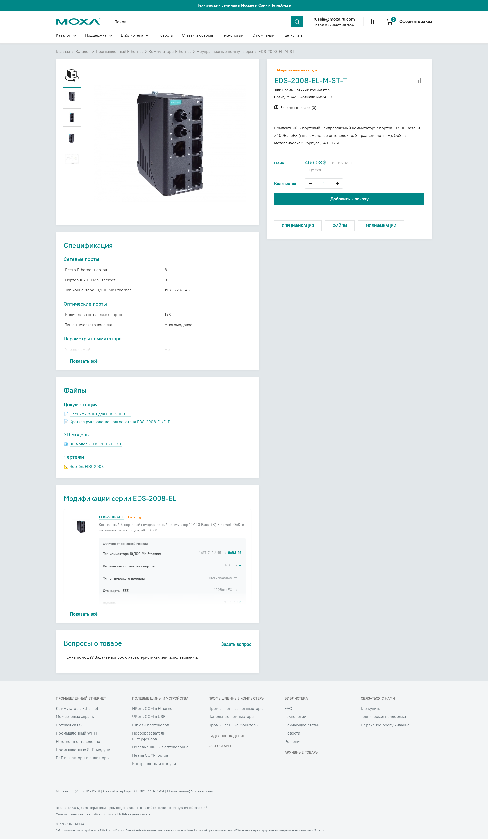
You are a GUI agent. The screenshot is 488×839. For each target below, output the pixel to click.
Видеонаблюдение (226, 735)
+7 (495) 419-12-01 (85, 791)
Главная (63, 51)
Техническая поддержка (383, 716)
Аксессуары (219, 746)
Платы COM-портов (150, 755)
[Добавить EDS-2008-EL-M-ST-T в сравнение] (420, 81)
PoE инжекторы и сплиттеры (82, 757)
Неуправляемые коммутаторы (225, 51)
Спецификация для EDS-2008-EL (100, 413)
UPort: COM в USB (149, 716)
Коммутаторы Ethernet (170, 51)
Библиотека (132, 35)
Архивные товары (302, 752)
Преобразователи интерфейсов (148, 735)
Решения (293, 741)
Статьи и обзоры (197, 35)
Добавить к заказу (349, 199)
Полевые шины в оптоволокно (160, 747)
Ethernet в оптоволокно (78, 741)
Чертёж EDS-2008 (87, 466)
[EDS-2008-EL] (81, 526)
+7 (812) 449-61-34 (148, 791)
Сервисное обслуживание (385, 724)
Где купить (293, 35)
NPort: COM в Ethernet (153, 708)
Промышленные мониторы (233, 724)
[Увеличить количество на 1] (337, 183)
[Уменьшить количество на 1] (310, 183)
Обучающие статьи (302, 724)
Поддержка (95, 35)
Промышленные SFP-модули (83, 749)
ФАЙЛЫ (340, 225)
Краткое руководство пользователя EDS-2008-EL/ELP (120, 421)
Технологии (232, 35)
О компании (263, 35)
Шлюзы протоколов (150, 724)
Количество (285, 183)
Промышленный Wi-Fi (76, 733)
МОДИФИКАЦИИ (381, 225)
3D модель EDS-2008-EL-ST (96, 443)
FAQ (288, 708)
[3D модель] (72, 76)
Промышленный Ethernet (119, 51)
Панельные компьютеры (231, 716)
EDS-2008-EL (111, 516)
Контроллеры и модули (154, 763)
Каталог (63, 35)
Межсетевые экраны (75, 716)
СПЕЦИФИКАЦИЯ (298, 225)
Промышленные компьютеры (235, 708)
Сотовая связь (69, 724)
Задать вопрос (236, 644)
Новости (165, 35)
